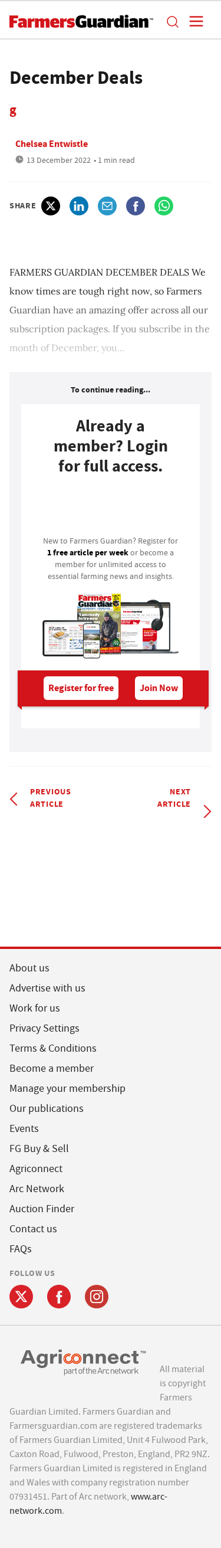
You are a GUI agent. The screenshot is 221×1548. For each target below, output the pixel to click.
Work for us (34, 1008)
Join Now (159, 688)
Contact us (33, 1229)
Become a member (51, 1068)
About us (29, 968)
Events (24, 1128)
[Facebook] (59, 1296)
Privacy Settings (44, 1028)
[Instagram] (96, 1296)
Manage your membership (67, 1088)
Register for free (81, 688)
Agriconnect (35, 1169)
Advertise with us (47, 988)
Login (110, 509)
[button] (172, 21)
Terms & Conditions (53, 1048)
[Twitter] (21, 1296)
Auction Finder (41, 1209)
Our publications (46, 1108)
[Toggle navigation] (193, 21)
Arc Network (36, 1189)
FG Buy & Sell (39, 1149)
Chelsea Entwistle (51, 144)
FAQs (20, 1249)
